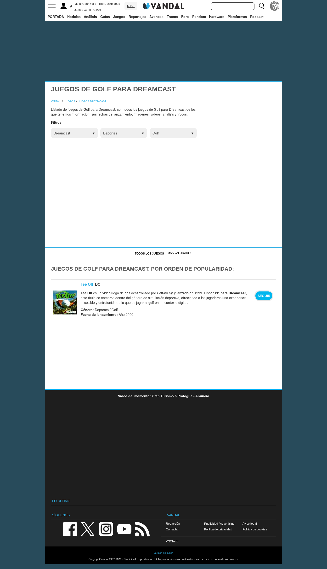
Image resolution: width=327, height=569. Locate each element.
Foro (185, 16)
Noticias (74, 16)
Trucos (172, 16)
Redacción (173, 523)
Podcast (257, 16)
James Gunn (82, 10)
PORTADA (56, 16)
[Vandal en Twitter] (88, 528)
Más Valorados (180, 253)
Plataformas (237, 16)
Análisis (90, 16)
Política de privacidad (218, 529)
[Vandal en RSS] (142, 528)
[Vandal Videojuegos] (163, 5)
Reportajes (137, 16)
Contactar (172, 529)
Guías (105, 16)
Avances (156, 16)
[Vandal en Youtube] (124, 528)
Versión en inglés (163, 553)
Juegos (119, 16)
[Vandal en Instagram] (106, 528)
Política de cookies (254, 529)
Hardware (216, 16)
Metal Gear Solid (85, 4)
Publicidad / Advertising (219, 523)
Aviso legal (249, 523)
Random (199, 16)
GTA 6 (97, 10)
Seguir (264, 296)
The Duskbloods (109, 4)
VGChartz (172, 541)
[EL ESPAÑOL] (274, 6)
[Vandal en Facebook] (70, 528)
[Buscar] (261, 6)
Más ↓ (131, 6)
